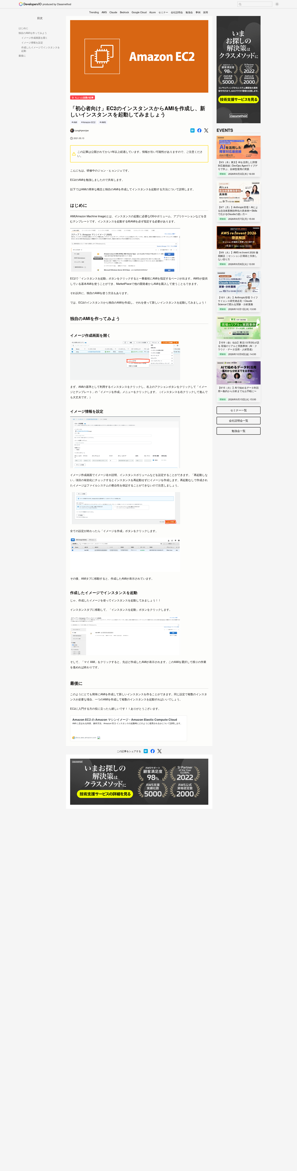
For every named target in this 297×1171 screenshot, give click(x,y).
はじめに (23, 28)
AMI (75, 122)
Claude (113, 12)
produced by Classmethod (57, 4)
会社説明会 (177, 12)
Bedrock (124, 12)
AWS (104, 12)
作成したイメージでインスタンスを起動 (40, 49)
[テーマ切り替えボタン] (277, 4)
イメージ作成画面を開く (34, 37)
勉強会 (189, 12)
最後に (22, 55)
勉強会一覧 (238, 431)
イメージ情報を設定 (32, 42)
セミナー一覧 (238, 410)
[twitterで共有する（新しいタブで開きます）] (206, 130)
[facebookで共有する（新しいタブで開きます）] (199, 130)
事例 (198, 12)
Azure (152, 12)
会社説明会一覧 (238, 420)
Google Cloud (139, 12)
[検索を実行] (240, 4)
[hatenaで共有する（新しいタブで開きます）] (192, 130)
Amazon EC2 (89, 122)
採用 (205, 12)
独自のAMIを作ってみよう (33, 33)
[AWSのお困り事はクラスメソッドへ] (139, 782)
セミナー (163, 12)
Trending (94, 12)
